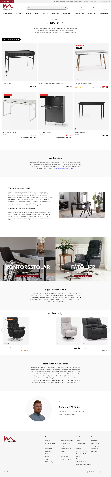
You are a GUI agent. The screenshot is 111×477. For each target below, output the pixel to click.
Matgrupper (48, 448)
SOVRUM (28, 13)
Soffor (47, 456)
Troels (62, 462)
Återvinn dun (79, 459)
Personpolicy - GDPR (97, 446)
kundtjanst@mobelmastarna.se (65, 168)
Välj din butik (5, 1)
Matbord (47, 446)
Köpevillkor (79, 446)
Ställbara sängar (49, 462)
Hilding (63, 451)
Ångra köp (94, 451)
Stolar (47, 459)
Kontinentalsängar (50, 443)
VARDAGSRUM (7, 13)
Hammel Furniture (66, 448)
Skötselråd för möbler (82, 451)
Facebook (91, 471)
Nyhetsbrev (93, 1)
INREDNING (55, 13)
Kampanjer (104, 13)
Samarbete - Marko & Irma (83, 464)
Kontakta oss (95, 443)
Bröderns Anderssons (67, 440)
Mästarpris (79, 448)
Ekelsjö (63, 446)
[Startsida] (8, 6)
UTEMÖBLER (67, 13)
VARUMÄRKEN (79, 13)
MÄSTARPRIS (92, 13)
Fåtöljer (47, 440)
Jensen (62, 454)
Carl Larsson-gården (66, 443)
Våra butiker (94, 448)
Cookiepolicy (95, 440)
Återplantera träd (81, 461)
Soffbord (47, 454)
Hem (52, 19)
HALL (37, 13)
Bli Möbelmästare (104, 1)
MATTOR (45, 13)
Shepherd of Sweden (66, 459)
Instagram (104, 471)
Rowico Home (64, 456)
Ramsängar (48, 451)
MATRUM (19, 13)
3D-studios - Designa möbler (82, 455)
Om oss (86, 1)
